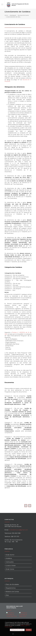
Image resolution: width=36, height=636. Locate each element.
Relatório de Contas (12, 591)
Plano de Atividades (12, 584)
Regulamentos (10, 588)
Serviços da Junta (23, 15)
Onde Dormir (9, 555)
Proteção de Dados (8, 626)
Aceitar (29, 629)
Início (6, 15)
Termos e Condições (25, 625)
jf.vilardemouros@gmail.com (18, 530)
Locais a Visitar (10, 565)
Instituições (9, 562)
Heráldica (8, 558)
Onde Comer (9, 569)
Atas (7, 595)
